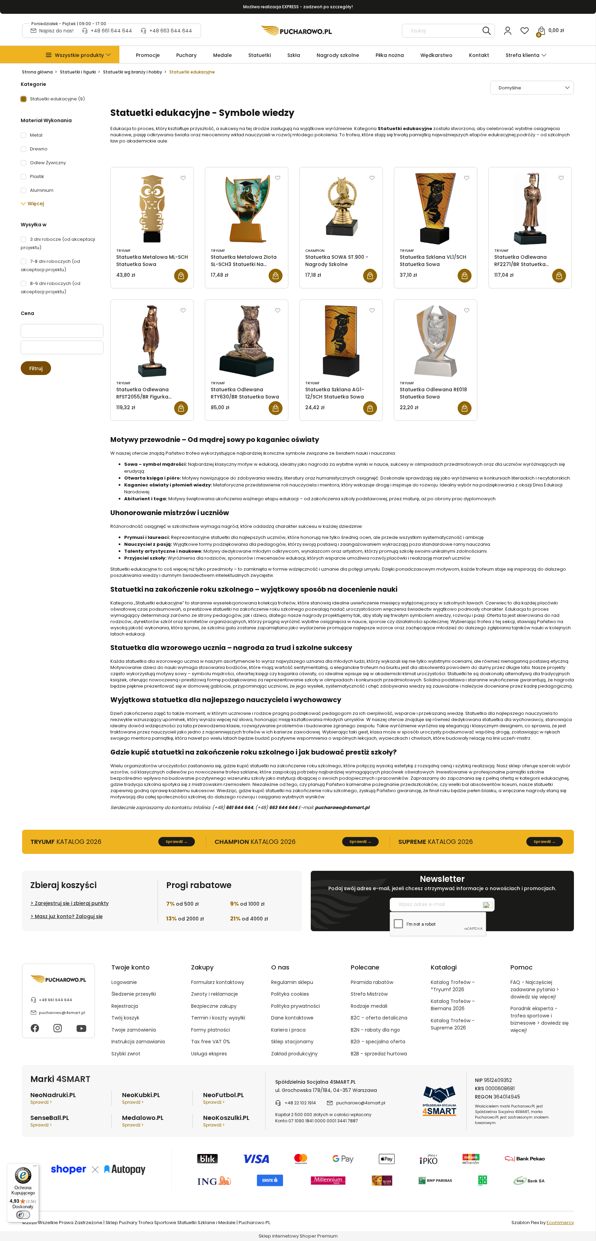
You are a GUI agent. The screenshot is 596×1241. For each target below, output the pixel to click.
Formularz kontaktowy (217, 982)
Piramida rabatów (372, 982)
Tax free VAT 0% (210, 1041)
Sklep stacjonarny (292, 1041)
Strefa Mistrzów (369, 994)
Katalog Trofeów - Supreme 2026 (453, 1024)
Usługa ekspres (209, 1053)
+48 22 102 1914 (300, 1103)
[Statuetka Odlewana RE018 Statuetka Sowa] (435, 341)
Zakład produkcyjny (294, 1053)
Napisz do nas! (56, 30)
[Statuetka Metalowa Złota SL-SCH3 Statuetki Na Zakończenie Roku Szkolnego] (246, 209)
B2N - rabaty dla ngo (375, 1029)
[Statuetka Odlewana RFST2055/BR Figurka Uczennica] (152, 341)
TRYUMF (123, 250)
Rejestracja (124, 1006)
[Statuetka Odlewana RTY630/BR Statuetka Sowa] (246, 341)
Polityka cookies (290, 994)
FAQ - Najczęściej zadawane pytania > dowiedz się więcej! (534, 989)
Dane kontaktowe (292, 1017)
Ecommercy (560, 1222)
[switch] (23, 1215)
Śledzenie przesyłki (133, 994)
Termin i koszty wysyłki (218, 1017)
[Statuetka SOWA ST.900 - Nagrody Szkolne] (341, 209)
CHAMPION (315, 250)
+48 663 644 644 (170, 30)
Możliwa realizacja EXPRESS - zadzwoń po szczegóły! (298, 7)
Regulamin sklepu (292, 982)
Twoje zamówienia (133, 1029)
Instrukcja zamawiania (138, 1041)
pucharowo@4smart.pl (62, 1012)
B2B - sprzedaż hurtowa (379, 1053)
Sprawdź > (41, 1102)
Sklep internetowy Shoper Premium (298, 1236)
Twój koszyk (125, 1017)
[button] (79, 55)
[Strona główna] (296, 30)
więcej (36, 203)
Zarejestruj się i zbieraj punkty (72, 903)
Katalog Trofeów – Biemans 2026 (453, 1005)
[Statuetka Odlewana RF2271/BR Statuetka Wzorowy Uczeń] (530, 209)
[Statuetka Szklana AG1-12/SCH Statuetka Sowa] (341, 341)
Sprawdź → (177, 841)
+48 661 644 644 (111, 30)
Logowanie (124, 982)
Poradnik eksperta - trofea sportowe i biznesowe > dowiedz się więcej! (539, 1019)
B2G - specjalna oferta (378, 1041)
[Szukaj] (487, 31)
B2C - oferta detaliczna (379, 1017)
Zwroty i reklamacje (214, 994)
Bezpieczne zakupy (214, 1006)
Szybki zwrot (125, 1053)
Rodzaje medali (369, 1006)
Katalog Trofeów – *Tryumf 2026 (453, 986)
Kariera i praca (288, 1029)
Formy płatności (210, 1029)
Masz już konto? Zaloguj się (69, 916)
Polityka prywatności (295, 1006)
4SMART (73, 1079)
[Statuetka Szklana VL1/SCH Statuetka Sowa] (435, 209)
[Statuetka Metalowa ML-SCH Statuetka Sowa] (152, 209)
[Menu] (35, 1167)
